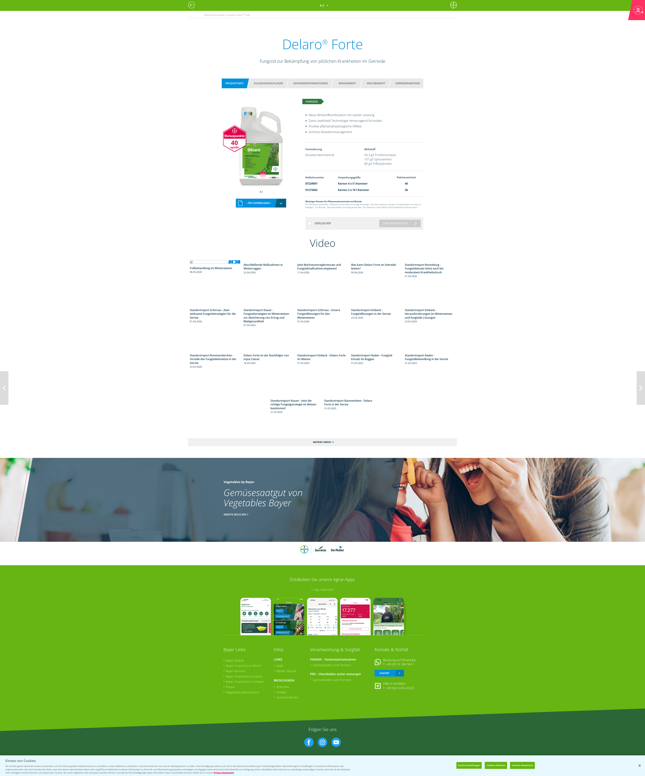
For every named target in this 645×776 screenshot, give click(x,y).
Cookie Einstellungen (469, 765)
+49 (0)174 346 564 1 (400, 664)
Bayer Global (234, 660)
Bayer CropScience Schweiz (245, 682)
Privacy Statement (224, 772)
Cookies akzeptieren (522, 765)
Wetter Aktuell (286, 671)
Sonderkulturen (287, 697)
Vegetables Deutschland (242, 692)
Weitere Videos (322, 442)
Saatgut (281, 692)
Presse (230, 687)
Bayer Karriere (235, 671)
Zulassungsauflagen (268, 83)
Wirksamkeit (347, 83)
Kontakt (384, 673)
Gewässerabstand (407, 83)
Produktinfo (234, 83)
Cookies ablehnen (496, 765)
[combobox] (261, 203)
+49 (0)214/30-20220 (400, 688)
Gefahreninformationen (310, 83)
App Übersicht (324, 590)
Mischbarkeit (376, 83)
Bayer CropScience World (243, 666)
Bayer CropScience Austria (244, 676)
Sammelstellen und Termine (332, 665)
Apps (279, 666)
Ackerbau (282, 687)
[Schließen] (639, 765)
